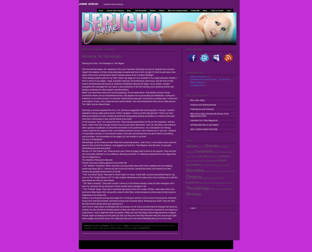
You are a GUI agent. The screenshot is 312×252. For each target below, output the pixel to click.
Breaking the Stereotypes (102, 56)
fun (203, 165)
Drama (225, 156)
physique (205, 178)
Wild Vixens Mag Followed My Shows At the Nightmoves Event (209, 114)
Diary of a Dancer (116, 225)
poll (201, 183)
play (211, 178)
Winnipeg (193, 193)
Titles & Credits (217, 10)
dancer (203, 156)
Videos (161, 10)
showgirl (134, 228)
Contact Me (195, 10)
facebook (208, 160)
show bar (210, 183)
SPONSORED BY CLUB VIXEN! (204, 124)
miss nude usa (104, 228)
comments (194, 156)
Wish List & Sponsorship (177, 10)
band (131, 225)
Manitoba (195, 170)
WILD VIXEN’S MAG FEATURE (204, 129)
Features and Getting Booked (203, 104)
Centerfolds (204, 151)
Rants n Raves (196, 82)
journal (218, 165)
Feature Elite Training (115, 10)
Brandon (212, 145)
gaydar (207, 165)
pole (221, 178)
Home (101, 10)
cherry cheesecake (220, 152)
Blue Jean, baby (197, 100)
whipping (228, 189)
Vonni (217, 189)
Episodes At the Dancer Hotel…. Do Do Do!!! (209, 79)
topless (212, 189)
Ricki (205, 183)
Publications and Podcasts (202, 109)
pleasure (216, 178)
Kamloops (225, 165)
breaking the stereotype (143, 225)
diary (215, 156)
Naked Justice (116, 228)
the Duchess (226, 183)
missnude (208, 171)
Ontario (194, 176)
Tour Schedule (141, 10)
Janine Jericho (88, 4)
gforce (95, 228)
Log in (193, 207)
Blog (129, 10)
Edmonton (190, 160)
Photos (153, 10)
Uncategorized (196, 85)
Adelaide (191, 146)
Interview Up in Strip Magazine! (204, 120)
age (199, 146)
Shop (205, 10)
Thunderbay (197, 188)
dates (210, 156)
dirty (218, 156)
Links (229, 10)
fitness (165, 225)
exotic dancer (157, 225)
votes (222, 189)
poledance (126, 228)
